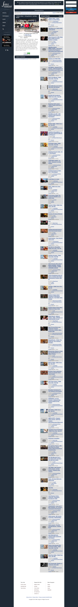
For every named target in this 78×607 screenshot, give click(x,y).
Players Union (37, 584)
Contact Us (36, 593)
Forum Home (23, 584)
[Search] (2, 29)
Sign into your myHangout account (21, 58)
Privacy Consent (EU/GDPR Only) (45, 597)
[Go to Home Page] (7, 4)
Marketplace (6, 16)
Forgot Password (71, 10)
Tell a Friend (36, 588)
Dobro (49, 586)
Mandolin (49, 590)
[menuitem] (7, 12)
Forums (4, 12)
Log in (54, 12)
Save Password (69, 7)
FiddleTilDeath (28, 34)
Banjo (49, 584)
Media (4, 22)
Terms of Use (29, 597)
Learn (4, 19)
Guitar (49, 588)
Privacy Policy (35, 597)
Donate (35, 586)
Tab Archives (23, 588)
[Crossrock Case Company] (7, 42)
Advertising (36, 590)
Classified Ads (23, 586)
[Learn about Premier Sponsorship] (7, 37)
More (4, 25)
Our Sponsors (37, 591)
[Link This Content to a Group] (28, 53)
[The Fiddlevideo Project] (7, 39)
